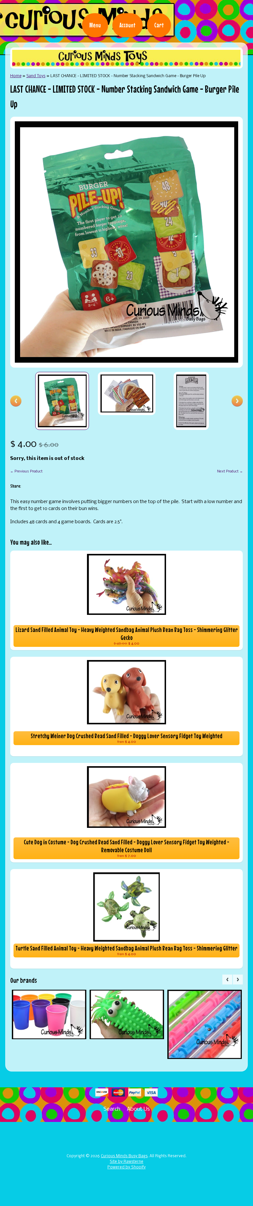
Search (111, 1109)
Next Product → (230, 471)
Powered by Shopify (126, 1167)
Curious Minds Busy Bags (124, 1156)
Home (15, 76)
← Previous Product (26, 471)
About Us (138, 1109)
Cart (159, 25)
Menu (95, 25)
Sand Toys (35, 76)
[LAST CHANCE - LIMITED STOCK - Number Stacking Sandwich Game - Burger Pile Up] (62, 401)
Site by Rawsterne (126, 1162)
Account (127, 25)
